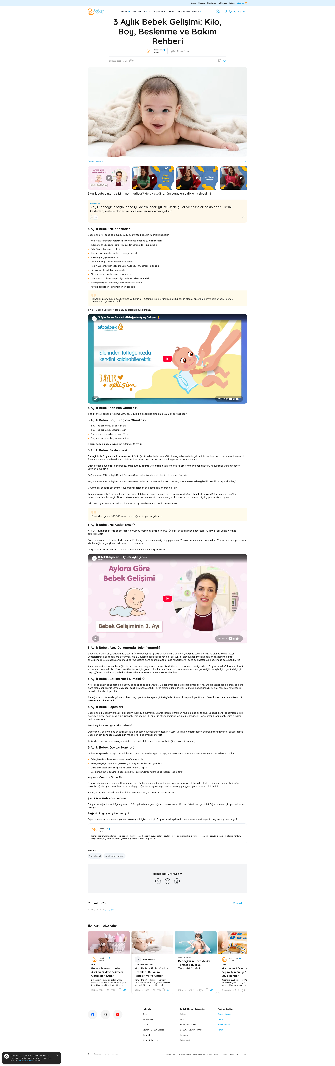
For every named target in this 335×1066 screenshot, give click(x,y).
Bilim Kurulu (211, 3)
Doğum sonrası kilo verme (102, 549)
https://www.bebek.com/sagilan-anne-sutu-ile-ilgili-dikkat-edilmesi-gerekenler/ (191, 481)
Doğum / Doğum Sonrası (153, 1030)
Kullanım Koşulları (214, 1054)
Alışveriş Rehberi (157, 11)
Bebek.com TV (224, 1024)
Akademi (201, 3)
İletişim (232, 3)
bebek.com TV (138, 11)
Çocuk (145, 1024)
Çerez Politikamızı (25, 1060)
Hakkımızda (222, 3)
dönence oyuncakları (114, 734)
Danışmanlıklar (184, 11)
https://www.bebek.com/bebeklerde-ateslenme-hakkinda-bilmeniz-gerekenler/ (132, 672)
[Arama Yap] (218, 11)
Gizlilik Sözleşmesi (184, 1054)
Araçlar (195, 11)
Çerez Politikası (228, 1054)
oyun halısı (110, 786)
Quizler (193, 3)
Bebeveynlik (148, 1019)
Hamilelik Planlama (151, 1040)
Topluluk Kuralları (199, 1054)
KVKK (238, 1054)
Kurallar (240, 903)
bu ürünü (152, 792)
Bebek (145, 1014)
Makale (124, 11)
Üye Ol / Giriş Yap (237, 11)
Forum (172, 11)
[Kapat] (57, 1055)
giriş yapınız (110, 909)
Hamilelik (146, 1035)
